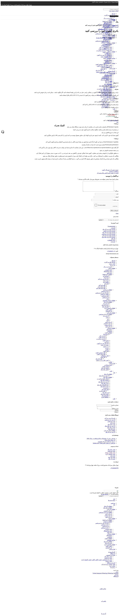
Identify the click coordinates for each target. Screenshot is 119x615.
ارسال (116, 411)
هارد (114, 108)
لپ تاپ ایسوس (108, 27)
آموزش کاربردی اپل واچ (108, 232)
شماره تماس (114, 405)
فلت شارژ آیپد (101, 286)
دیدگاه (116, 191)
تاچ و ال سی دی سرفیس (102, 33)
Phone (116, 410)
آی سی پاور (102, 335)
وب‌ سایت (115, 200)
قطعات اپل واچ (108, 302)
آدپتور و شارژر (108, 365)
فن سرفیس (105, 35)
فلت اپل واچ (105, 306)
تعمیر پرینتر (112, 263)
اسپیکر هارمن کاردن (109, 15)
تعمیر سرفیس (111, 451)
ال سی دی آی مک (104, 375)
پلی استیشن (108, 311)
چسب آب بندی (105, 345)
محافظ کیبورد (105, 397)
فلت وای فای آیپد (100, 288)
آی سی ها (106, 334)
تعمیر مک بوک (111, 449)
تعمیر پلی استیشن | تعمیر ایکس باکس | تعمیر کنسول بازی (96, 559)
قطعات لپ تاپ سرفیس (105, 29)
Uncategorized (111, 226)
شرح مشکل (115, 408)
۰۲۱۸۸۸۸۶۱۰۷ (111, 251)
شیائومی (109, 331)
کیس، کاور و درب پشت (102, 360)
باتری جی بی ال (108, 18)
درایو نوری (106, 98)
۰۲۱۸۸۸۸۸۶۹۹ (114, 468)
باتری (107, 317)
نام (117, 194)
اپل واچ (113, 238)
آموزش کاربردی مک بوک (108, 237)
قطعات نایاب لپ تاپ (109, 430)
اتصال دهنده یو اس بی (103, 89)
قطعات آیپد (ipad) (107, 21)
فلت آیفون (106, 351)
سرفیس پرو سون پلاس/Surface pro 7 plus (104, 443)
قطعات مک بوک (107, 87)
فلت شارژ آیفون (101, 354)
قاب (111, 371)
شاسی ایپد (106, 282)
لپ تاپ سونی (108, 325)
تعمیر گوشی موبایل (110, 452)
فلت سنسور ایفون (100, 352)
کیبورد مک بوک (105, 394)
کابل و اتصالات (105, 355)
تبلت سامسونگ (108, 271)
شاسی (107, 349)
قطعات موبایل (111, 328)
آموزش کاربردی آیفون (108, 26)
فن (108, 319)
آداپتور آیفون (105, 366)
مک (114, 372)
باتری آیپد (106, 277)
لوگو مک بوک (105, 105)
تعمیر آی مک (108, 82)
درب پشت (106, 346)
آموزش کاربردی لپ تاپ (108, 235)
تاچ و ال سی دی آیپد (103, 279)
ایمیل (117, 197)
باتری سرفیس (105, 291)
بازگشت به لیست (113, 171)
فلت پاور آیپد (102, 285)
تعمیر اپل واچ (111, 457)
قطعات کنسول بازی (109, 308)
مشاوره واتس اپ (110, 116)
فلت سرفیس (105, 296)
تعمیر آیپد (109, 84)
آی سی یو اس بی (100, 339)
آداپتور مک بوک (105, 369)
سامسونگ (109, 329)
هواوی (110, 362)
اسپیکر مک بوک (104, 380)
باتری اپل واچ (105, 305)
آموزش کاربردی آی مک (109, 229)
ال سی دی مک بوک (103, 382)
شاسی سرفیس (104, 294)
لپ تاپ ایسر (108, 322)
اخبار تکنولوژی (111, 240)
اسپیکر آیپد (106, 276)
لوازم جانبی (112, 363)
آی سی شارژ (102, 337)
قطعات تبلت (111, 20)
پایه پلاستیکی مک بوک (103, 385)
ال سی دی (106, 303)
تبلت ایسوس (108, 270)
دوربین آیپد (106, 280)
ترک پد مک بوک (105, 96)
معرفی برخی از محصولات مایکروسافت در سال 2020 (101, 438)
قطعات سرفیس (107, 39)
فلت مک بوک (105, 99)
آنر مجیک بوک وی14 (110, 440)
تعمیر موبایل (108, 561)
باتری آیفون (106, 340)
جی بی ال (112, 265)
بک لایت (107, 342)
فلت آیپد (106, 283)
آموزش (105, 25)
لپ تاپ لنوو (108, 33)
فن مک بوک (105, 102)
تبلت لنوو (109, 273)
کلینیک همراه (115, 25)
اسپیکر (113, 13)
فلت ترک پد (102, 391)
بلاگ (109, 25)
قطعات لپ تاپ (111, 312)
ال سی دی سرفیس (110, 420)
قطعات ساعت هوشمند (109, 300)
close (117, 213)
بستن (117, 571)
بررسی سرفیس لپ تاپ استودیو (106, 441)
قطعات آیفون (108, 332)
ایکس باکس (109, 309)
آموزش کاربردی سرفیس (108, 234)
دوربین (107, 348)
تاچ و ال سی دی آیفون (103, 343)
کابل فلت (102, 357)
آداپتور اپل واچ (105, 368)
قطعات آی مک (108, 22)
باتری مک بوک (105, 383)
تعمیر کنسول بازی (110, 454)
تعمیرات (113, 241)
